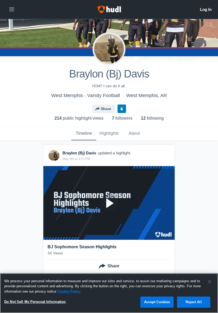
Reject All (194, 302)
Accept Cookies (157, 302)
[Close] (209, 282)
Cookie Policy (69, 291)
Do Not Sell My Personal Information (35, 302)
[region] (109, 293)
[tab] (83, 133)
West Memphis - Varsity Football (85, 95)
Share (106, 109)
